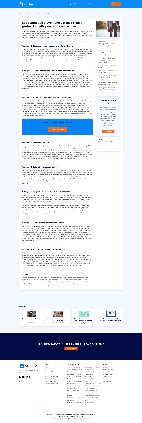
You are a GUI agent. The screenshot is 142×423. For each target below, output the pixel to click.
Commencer (116, 4)
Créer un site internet (73, 367)
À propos (106, 367)
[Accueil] (71, 3)
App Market (51, 381)
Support (91, 4)
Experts (105, 379)
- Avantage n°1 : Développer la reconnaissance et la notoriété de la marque (108, 46)
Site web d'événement (73, 390)
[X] (23, 377)
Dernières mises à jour (51, 383)
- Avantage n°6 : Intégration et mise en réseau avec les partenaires (107, 77)
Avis (46, 374)
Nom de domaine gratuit (74, 374)
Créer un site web (108, 131)
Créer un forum (89, 381)
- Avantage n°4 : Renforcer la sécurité (106, 66)
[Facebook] (20, 377)
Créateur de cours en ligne (93, 383)
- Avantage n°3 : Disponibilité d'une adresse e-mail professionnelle (106, 60)
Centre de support (108, 369)
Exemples (83, 4)
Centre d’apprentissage (26, 14)
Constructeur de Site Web (43, 14)
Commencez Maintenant (57, 129)
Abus (81, 418)
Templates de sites (50, 379)
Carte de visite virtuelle (91, 372)
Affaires (100, 148)
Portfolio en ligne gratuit (74, 402)
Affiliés (105, 376)
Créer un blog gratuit (91, 379)
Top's (99, 145)
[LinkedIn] (27, 377)
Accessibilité (86, 418)
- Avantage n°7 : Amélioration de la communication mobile (108, 83)
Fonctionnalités (49, 372)
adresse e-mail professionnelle (37, 49)
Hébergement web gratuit (92, 395)
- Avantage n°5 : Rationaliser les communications (107, 71)
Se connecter (105, 4)
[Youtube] (30, 377)
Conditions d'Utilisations (59, 418)
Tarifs (76, 4)
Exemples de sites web (51, 376)
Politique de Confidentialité (72, 418)
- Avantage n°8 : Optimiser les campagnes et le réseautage (107, 89)
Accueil (47, 367)
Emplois (108, 374)
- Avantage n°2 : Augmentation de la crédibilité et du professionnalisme (107, 53)
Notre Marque (107, 381)
